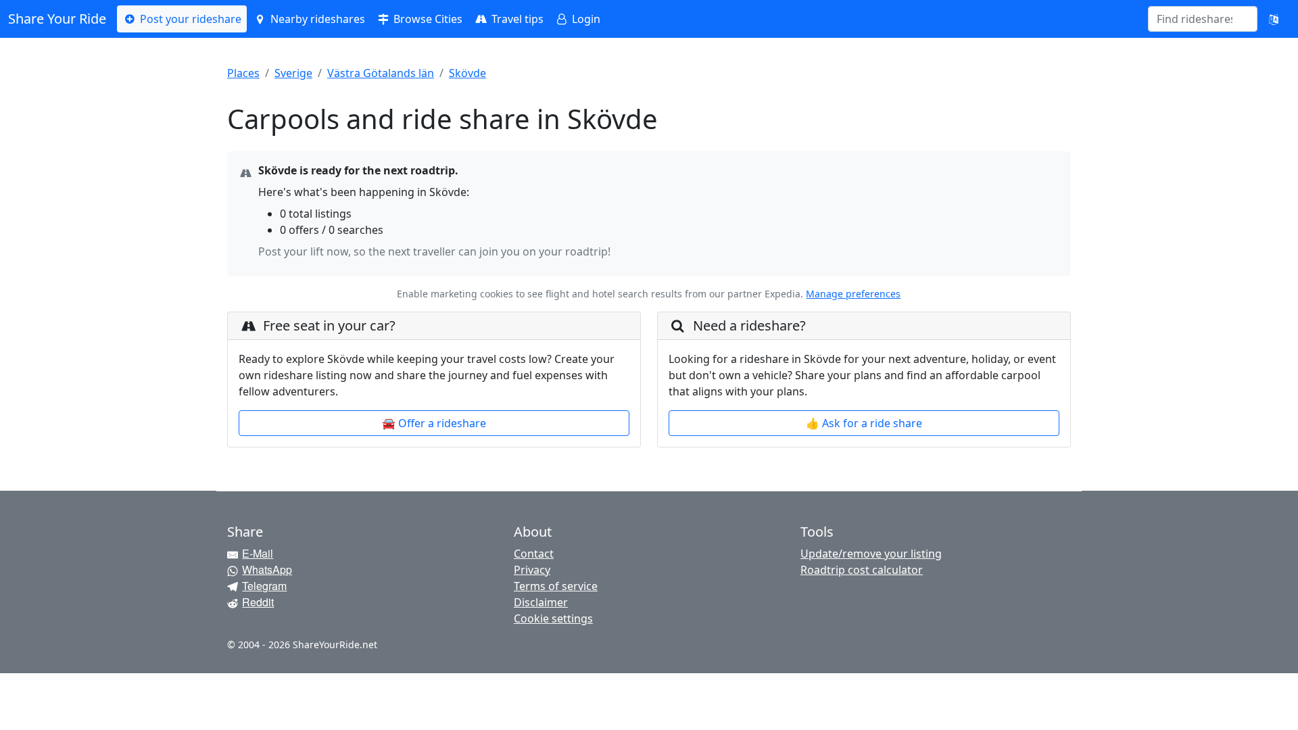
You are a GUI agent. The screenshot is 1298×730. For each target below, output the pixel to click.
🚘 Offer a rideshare (434, 423)
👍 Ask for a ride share (864, 423)
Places (243, 73)
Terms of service (556, 586)
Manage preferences (853, 293)
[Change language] (1273, 19)
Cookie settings (553, 618)
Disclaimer (541, 602)
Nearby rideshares (316, 18)
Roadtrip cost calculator (861, 569)
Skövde (467, 73)
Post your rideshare (189, 18)
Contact (534, 553)
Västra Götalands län (380, 73)
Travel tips (516, 18)
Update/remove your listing (871, 553)
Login (584, 18)
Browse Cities (426, 18)
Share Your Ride (57, 18)
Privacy (532, 569)
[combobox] (1194, 19)
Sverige (293, 73)
